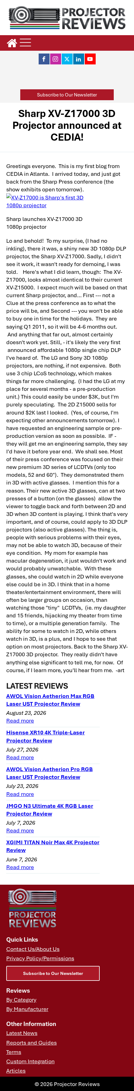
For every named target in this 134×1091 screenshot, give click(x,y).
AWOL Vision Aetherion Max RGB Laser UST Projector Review (50, 699)
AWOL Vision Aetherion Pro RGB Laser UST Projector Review (49, 772)
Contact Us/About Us (33, 949)
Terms (13, 1052)
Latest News (21, 1033)
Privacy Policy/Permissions (40, 958)
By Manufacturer (27, 1009)
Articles (16, 1070)
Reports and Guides (31, 1042)
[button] (67, 94)
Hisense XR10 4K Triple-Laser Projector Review (45, 736)
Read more (20, 720)
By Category (21, 999)
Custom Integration (30, 1061)
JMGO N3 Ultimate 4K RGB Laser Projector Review (49, 809)
